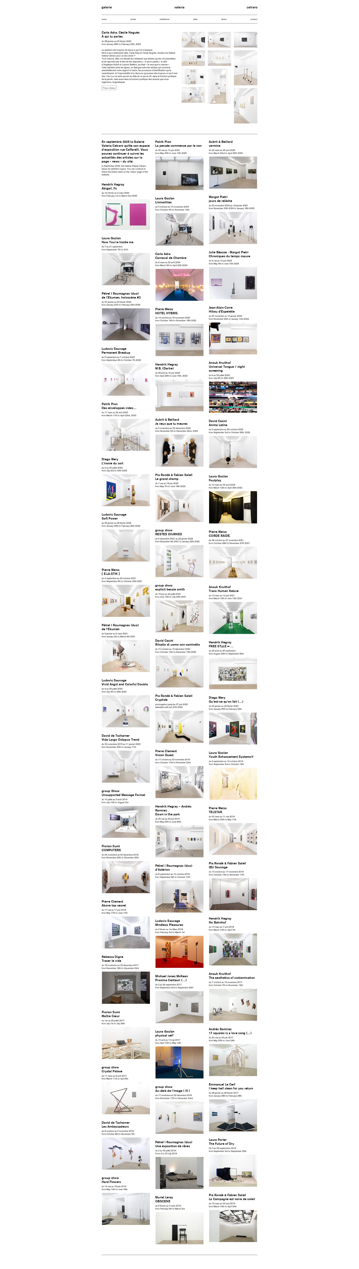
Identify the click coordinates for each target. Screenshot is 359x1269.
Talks (195, 19)
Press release (109, 87)
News (104, 19)
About (224, 19)
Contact (253, 19)
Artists (133, 19)
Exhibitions (164, 19)
